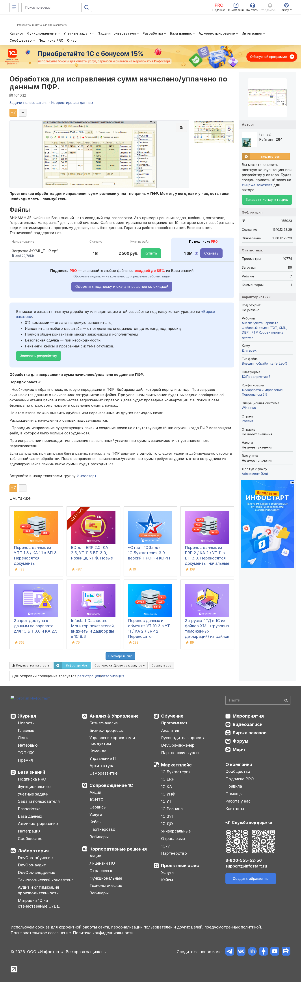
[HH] (252, 952)
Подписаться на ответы (32, 665)
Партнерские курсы (180, 752)
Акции (95, 792)
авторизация (112, 676)
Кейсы (95, 822)
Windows (249, 408)
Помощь (233, 793)
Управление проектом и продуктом (112, 740)
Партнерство (102, 829)
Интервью (28, 745)
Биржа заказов (250, 732)
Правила (233, 786)
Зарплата (271, 323)
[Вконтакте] (240, 952)
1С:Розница (172, 809)
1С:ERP (167, 779)
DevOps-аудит (32, 865)
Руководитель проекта (183, 737)
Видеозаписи (247, 724)
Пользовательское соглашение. (41, 932)
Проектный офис (180, 865)
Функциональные (34, 786)
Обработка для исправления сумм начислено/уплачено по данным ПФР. (118, 83)
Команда (97, 751)
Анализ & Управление (114, 716)
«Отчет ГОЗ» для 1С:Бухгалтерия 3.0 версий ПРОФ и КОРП (149, 552)
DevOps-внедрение (36, 872)
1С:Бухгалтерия (176, 772)
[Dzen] (263, 952)
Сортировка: (119, 665)
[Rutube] (285, 952)
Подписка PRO (32, 779)
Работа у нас (238, 801)
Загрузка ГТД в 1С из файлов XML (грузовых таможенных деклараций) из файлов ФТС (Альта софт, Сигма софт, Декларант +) (207, 636)
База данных (30, 816)
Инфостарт (87, 476)
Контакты (234, 808)
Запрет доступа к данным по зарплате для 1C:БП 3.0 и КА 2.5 (36, 625)
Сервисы (97, 807)
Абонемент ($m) (255, 474)
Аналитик (170, 730)
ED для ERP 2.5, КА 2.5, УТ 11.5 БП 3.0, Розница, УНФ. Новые (92, 552)
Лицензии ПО (102, 863)
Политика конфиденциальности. (104, 932)
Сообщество (30, 838)
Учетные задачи (33, 794)
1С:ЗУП (168, 816)
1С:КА (166, 786)
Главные (26, 730)
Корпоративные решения (118, 849)
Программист (174, 723)
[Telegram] (229, 952)
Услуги (95, 814)
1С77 (165, 846)
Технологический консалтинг (45, 880)
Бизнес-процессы (106, 730)
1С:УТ (166, 801)
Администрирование (38, 823)
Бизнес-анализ (103, 723)
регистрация (88, 676)
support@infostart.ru (246, 866)
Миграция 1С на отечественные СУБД (39, 903)
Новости (26, 723)
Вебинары (99, 836)
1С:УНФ (168, 794)
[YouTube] (274, 952)
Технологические (105, 885)
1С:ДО (167, 823)
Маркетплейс (176, 765)
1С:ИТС (96, 799)
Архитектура (101, 765)
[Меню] (14, 7)
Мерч (239, 749)
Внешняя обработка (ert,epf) (264, 363)
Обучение (172, 716)
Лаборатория (33, 850)
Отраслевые (101, 870)
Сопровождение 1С (111, 785)
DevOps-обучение (35, 857)
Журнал (27, 716)
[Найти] (286, 700)
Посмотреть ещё (120, 656)
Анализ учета (252, 323)
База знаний (31, 772)
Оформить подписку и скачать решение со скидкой (121, 286)
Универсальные (176, 831)
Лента (24, 737)
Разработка (29, 809)
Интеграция (29, 831)
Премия (25, 760)
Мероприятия (248, 716)
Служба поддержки (252, 822)
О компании (238, 764)
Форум (240, 741)
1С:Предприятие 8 (256, 377)
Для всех (249, 350)
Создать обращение (251, 878)
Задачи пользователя (39, 801)
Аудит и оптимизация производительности (38, 890)
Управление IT (103, 758)
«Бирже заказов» (257, 185)
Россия (247, 421)
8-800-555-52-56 (243, 860)
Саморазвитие (103, 773)
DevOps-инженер (178, 745)
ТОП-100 (26, 752)
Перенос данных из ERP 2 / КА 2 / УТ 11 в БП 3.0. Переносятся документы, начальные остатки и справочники (207, 558)
